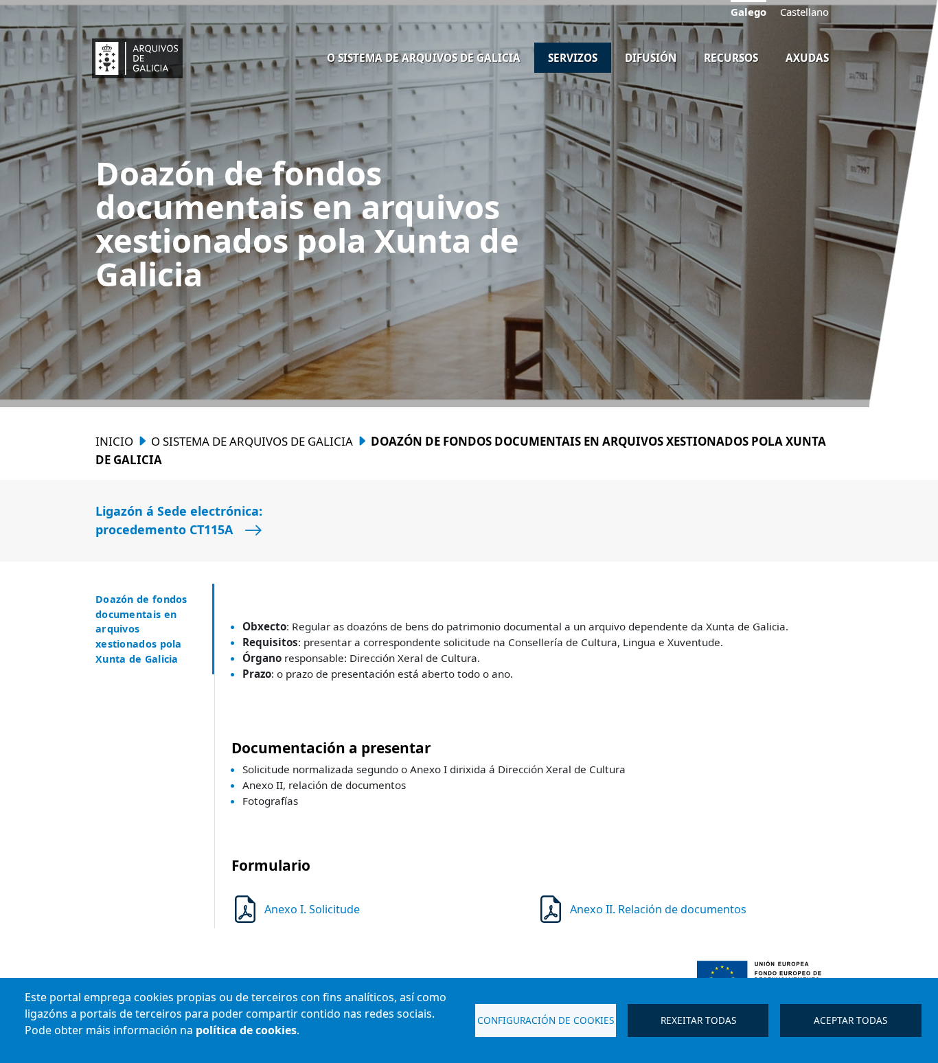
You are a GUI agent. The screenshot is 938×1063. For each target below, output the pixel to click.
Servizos (572, 58)
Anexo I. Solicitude (312, 909)
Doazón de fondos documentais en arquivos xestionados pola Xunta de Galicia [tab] (141, 629)
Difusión (650, 58)
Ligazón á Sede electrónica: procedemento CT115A (178, 520)
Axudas (807, 58)
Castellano (804, 12)
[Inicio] (136, 58)
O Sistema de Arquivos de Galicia (424, 58)
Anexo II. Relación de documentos (658, 909)
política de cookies (246, 1030)
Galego (748, 12)
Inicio (114, 441)
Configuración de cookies (545, 1020)
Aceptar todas (850, 1020)
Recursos (731, 58)
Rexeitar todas (698, 1020)
